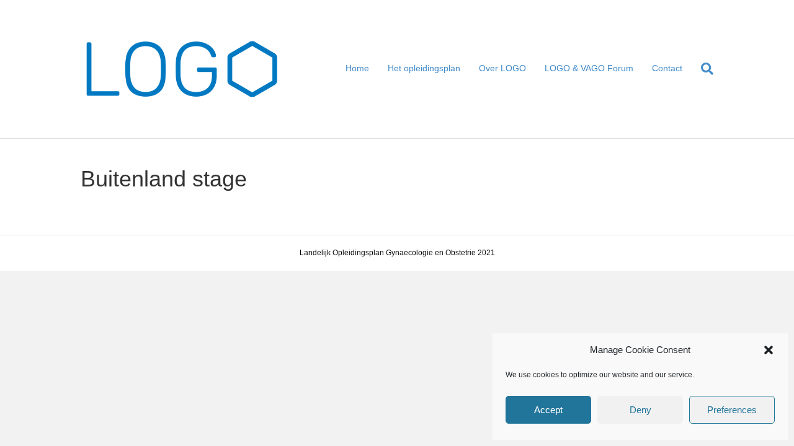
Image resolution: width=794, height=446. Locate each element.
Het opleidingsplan (424, 68)
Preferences (732, 409)
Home (357, 68)
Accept (548, 409)
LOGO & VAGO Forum (589, 68)
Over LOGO (502, 68)
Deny (640, 409)
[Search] (702, 69)
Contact (667, 68)
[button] (768, 350)
